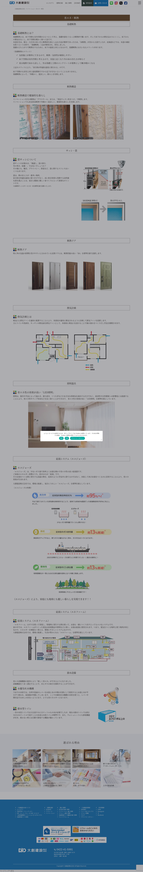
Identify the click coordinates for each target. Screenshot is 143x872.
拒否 (67, 438)
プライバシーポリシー (77, 438)
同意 (61, 438)
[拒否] (101, 440)
